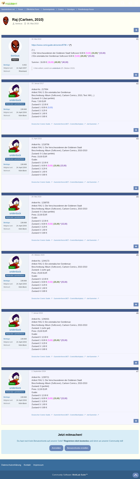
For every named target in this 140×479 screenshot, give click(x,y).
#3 (137, 139)
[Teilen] (136, 30)
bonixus (18, 23)
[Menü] (136, 3)
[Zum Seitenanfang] (136, 475)
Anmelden (56, 448)
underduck (56, 68)
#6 (137, 313)
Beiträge (7, 65)
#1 (137, 39)
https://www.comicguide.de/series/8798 (49, 45)
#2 (137, 83)
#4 (137, 197)
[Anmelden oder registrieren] (129, 3)
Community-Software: (70, 475)
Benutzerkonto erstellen (77, 448)
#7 (137, 371)
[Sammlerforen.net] (9, 3)
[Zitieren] (136, 75)
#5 (137, 255)
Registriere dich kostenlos (76, 441)
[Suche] (123, 3)
